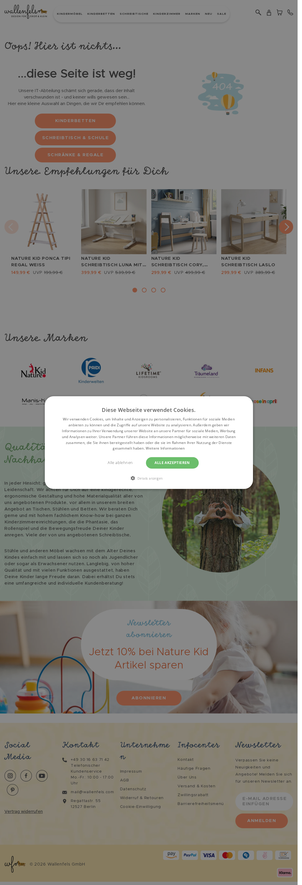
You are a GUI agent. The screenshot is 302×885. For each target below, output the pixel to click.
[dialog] (149, 442)
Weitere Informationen (165, 448)
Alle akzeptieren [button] (172, 462)
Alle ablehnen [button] (120, 462)
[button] (149, 477)
